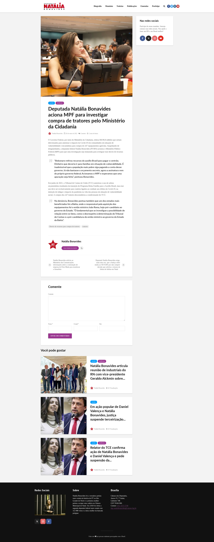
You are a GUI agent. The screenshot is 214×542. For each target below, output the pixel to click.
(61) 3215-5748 (122, 506)
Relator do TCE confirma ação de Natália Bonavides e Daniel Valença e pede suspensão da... (109, 454)
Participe (156, 6)
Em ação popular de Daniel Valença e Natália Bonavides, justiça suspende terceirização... (109, 413)
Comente (83, 133)
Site (100, 324)
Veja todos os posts (70, 248)
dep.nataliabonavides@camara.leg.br (123, 508)
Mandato (109, 6)
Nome (50, 324)
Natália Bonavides (57, 133)
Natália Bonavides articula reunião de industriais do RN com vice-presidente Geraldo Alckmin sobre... (109, 372)
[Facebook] (142, 38)
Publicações (132, 6)
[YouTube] (160, 38)
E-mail (76, 324)
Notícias (120, 6)
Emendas (144, 6)
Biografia (98, 6)
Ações (52, 103)
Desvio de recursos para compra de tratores (64, 226)
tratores (85, 226)
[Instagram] (154, 38)
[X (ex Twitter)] (148, 38)
